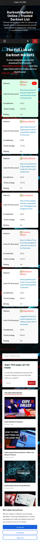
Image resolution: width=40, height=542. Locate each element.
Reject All (20, 538)
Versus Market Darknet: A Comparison (20, 502)
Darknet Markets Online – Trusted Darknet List (20, 15)
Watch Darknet (35, 41)
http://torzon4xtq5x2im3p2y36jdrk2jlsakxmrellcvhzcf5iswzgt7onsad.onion (28, 168)
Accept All (20, 527)
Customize (20, 533)
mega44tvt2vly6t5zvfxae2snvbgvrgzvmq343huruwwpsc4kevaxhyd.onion (28, 320)
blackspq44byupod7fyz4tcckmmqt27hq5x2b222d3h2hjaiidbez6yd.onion (28, 283)
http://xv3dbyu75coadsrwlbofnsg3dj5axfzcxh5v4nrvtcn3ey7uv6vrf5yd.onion (28, 244)
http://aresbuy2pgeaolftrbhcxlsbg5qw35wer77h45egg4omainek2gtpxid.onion (28, 205)
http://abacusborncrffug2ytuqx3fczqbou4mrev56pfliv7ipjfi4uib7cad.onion (28, 131)
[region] (20, 524)
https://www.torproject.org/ (16, 66)
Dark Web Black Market (20, 408)
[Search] (28, 41)
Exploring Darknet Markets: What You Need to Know (20, 439)
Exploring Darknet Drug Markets (20, 472)
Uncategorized (11, 416)
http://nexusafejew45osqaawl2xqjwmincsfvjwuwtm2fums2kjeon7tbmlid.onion (28, 94)
